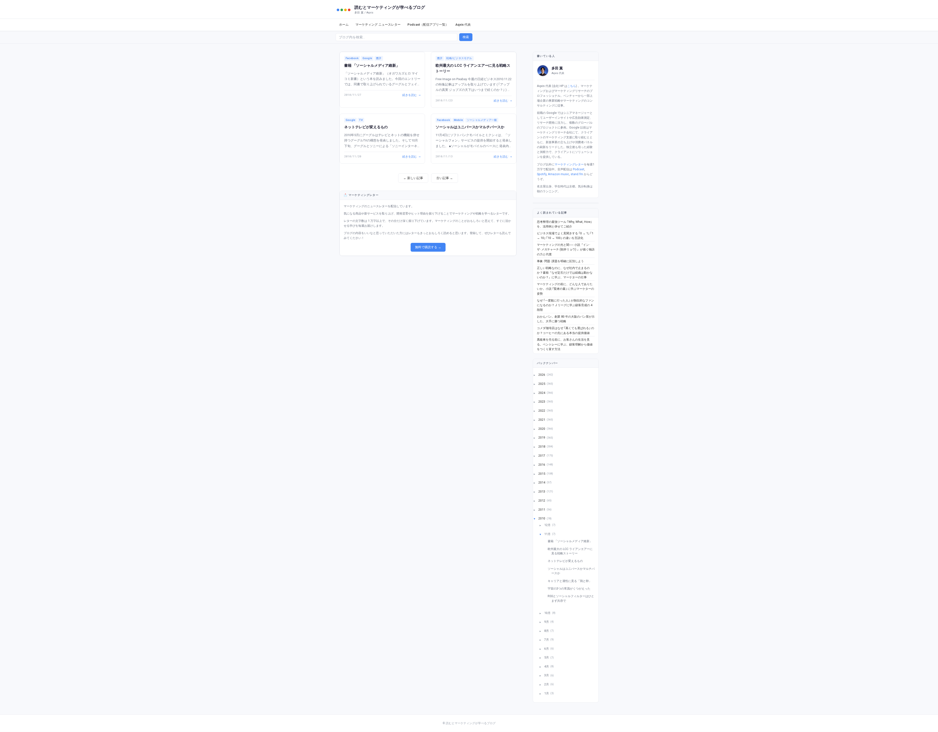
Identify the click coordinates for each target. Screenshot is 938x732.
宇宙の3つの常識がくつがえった (570, 588)
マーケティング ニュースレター (378, 24)
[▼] (537, 518)
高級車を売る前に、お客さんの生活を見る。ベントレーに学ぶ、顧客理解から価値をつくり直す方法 (565, 344)
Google (367, 58)
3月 (547, 675)
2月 (547, 684)
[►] (537, 375)
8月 (547, 630)
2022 (542, 410)
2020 (542, 428)
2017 (542, 455)
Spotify (541, 174)
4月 (547, 666)
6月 (547, 648)
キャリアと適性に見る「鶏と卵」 (571, 581)
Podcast (578, 169)
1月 (547, 693)
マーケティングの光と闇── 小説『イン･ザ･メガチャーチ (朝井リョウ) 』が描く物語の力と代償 (566, 249)
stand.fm (577, 174)
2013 (542, 491)
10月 (547, 612)
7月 (547, 639)
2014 (542, 482)
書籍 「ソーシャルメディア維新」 (372, 65)
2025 (542, 383)
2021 (542, 419)
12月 (547, 525)
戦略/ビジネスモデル (459, 58)
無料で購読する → (428, 247)
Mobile (458, 120)
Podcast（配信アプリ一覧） (427, 24)
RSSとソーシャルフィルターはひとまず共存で (572, 598)
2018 (542, 446)
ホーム (344, 24)
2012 (542, 500)
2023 (542, 401)
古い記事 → (444, 178)
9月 (547, 622)
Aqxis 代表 (463, 24)
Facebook (352, 58)
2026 (542, 374)
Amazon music (558, 174)
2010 (542, 518)
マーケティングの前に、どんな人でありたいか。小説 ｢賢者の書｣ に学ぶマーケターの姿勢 (565, 288)
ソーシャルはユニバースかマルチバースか (470, 127)
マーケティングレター (569, 164)
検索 (466, 37)
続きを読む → (411, 95)
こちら (571, 86)
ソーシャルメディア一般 (482, 120)
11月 (547, 534)
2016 (542, 464)
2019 (542, 437)
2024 (542, 392)
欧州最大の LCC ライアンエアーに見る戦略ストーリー (572, 551)
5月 (547, 657)
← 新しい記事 (413, 178)
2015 (542, 473)
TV (360, 120)
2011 (542, 509)
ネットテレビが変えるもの (366, 127)
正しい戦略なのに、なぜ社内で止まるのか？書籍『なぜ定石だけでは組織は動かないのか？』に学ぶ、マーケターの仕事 (565, 272)
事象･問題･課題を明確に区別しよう (560, 261)
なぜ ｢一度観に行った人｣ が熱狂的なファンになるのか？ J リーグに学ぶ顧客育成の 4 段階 (565, 305)
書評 (378, 58)
